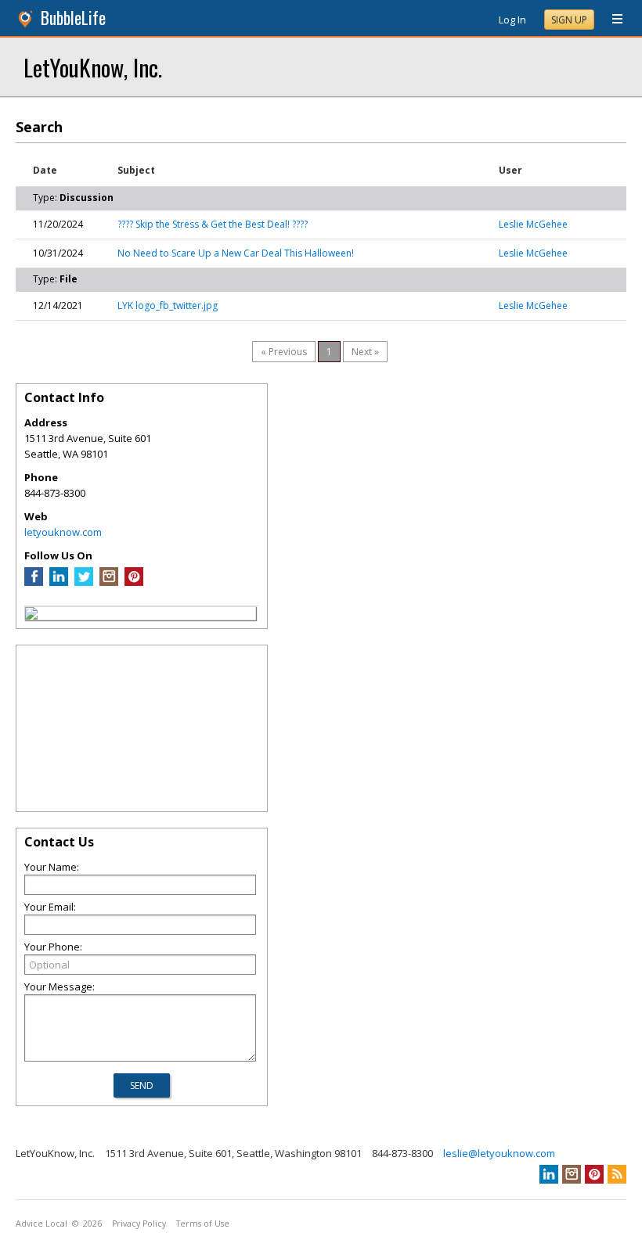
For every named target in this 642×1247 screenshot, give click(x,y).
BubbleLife (73, 17)
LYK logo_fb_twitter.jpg (167, 305)
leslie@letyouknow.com (499, 1153)
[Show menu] (611, 20)
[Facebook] (33, 582)
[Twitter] (83, 582)
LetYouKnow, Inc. (92, 67)
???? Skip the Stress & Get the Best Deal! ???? (212, 224)
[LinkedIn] (58, 582)
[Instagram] (108, 582)
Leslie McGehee (533, 224)
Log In (512, 20)
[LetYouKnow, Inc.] (31, 616)
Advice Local (41, 1223)
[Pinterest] (133, 582)
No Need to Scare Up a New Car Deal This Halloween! (235, 253)
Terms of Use (202, 1223)
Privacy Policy (139, 1223)
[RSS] (617, 1174)
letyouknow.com (63, 532)
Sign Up (569, 20)
